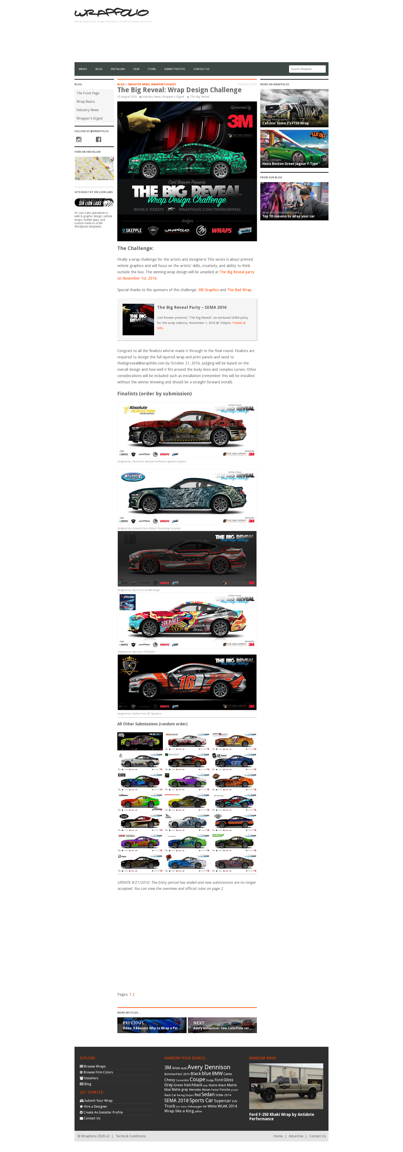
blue (206, 1073)
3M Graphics (208, 290)
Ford (219, 1079)
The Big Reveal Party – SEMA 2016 (191, 307)
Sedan (208, 1094)
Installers (118, 69)
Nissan (206, 1089)
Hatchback (193, 1085)
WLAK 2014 (227, 1106)
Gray (168, 1084)
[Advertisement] (252, 32)
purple (234, 1090)
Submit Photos (174, 69)
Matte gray (180, 1090)
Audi (184, 1068)
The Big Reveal (199, 96)
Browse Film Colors (98, 1072)
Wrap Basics (86, 102)
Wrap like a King (179, 1111)
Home (278, 1136)
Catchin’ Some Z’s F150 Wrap (285, 123)
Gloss (228, 1079)
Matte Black (217, 1085)
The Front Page (88, 93)
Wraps (83, 69)
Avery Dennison (208, 1067)
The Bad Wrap (239, 290)
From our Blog (271, 177)
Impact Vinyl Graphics (275, 119)
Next (254, 84)
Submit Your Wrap (98, 1101)
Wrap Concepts (271, 160)
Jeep (205, 1085)
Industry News (88, 110)
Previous (243, 84)
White (212, 1106)
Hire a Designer (95, 1107)
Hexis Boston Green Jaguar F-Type (290, 164)
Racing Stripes (185, 1095)
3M (167, 1067)
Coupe (197, 1079)
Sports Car (201, 1100)
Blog (99, 69)
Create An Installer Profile (103, 1112)
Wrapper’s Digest (90, 118)
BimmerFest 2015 (177, 1074)
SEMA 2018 (176, 1100)
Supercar (222, 1100)
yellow (198, 1111)
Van (178, 1106)
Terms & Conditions (131, 1136)
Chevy (169, 1079)
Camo (228, 1074)
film (136, 69)
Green (178, 1085)
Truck (169, 1106)
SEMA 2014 (223, 1095)
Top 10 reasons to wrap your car (288, 216)
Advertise (296, 1136)
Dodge (210, 1080)
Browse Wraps (94, 1066)
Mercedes (195, 1089)
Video (184, 1106)
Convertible (182, 1080)
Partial (215, 1089)
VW (205, 1106)
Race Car (170, 1095)
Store (152, 69)
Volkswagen (195, 1106)
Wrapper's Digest (163, 84)
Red (197, 1095)
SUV (234, 1101)
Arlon (176, 1068)
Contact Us (201, 69)
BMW (217, 1073)
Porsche (225, 1089)
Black (196, 1073)
